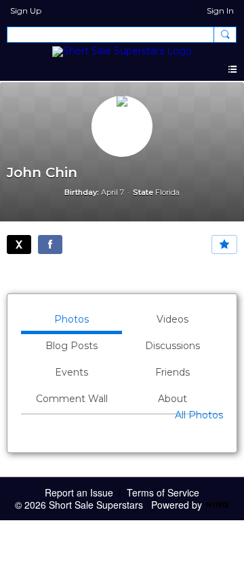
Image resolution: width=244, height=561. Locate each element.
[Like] (224, 244)
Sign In (220, 10)
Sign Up (25, 10)
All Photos (199, 415)
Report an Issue (79, 492)
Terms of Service (163, 492)
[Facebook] (50, 244)
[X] (19, 244)
